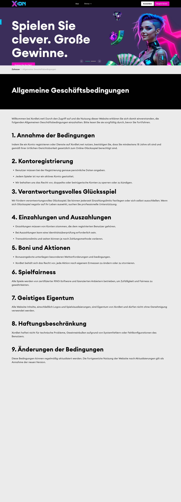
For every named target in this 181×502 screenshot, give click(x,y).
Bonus (87, 4)
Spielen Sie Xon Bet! (23, 65)
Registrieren (161, 4)
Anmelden (147, 4)
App (77, 3)
